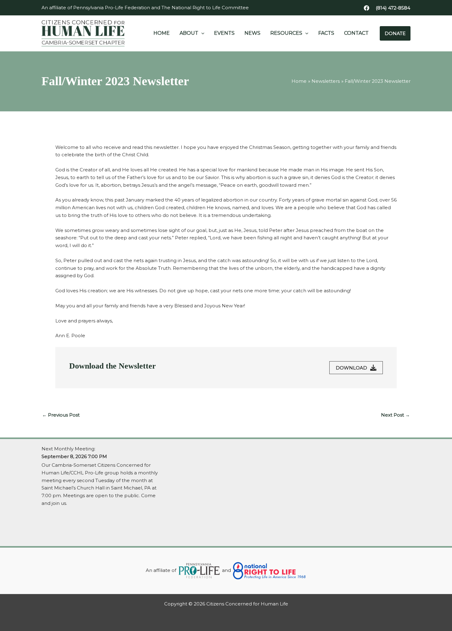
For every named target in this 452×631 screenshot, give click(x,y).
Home (161, 33)
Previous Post (61, 415)
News (252, 33)
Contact (356, 33)
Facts (326, 33)
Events (224, 33)
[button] (392, 7)
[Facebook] (366, 8)
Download (351, 368)
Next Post (395, 415)
